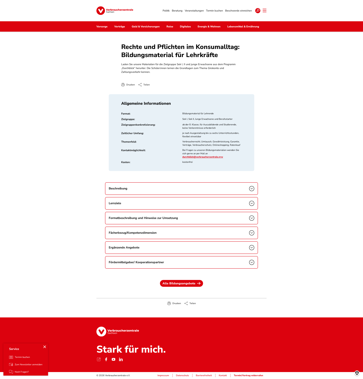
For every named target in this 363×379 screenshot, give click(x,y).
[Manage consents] (356, 372)
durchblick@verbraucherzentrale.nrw (202, 156)
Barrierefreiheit (204, 375)
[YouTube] (113, 359)
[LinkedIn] (120, 359)
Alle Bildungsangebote (178, 283)
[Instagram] (98, 359)
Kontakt (223, 375)
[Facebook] (106, 359)
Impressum (163, 375)
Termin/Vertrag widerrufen (248, 375)
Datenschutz (182, 375)
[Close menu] (44, 346)
